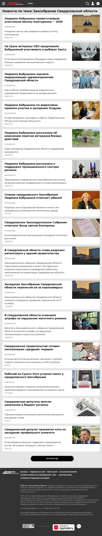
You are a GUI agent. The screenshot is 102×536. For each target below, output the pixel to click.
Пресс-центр (52, 472)
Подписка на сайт (37, 472)
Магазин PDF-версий (68, 472)
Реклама (24, 472)
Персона (8, 213)
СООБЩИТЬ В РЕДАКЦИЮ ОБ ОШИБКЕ (34, 478)
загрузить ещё (52, 458)
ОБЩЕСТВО (9, 37)
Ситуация (8, 393)
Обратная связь (65, 475)
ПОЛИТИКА (9, 306)
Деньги (7, 365)
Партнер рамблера (43, 526)
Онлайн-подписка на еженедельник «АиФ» (38, 475)
